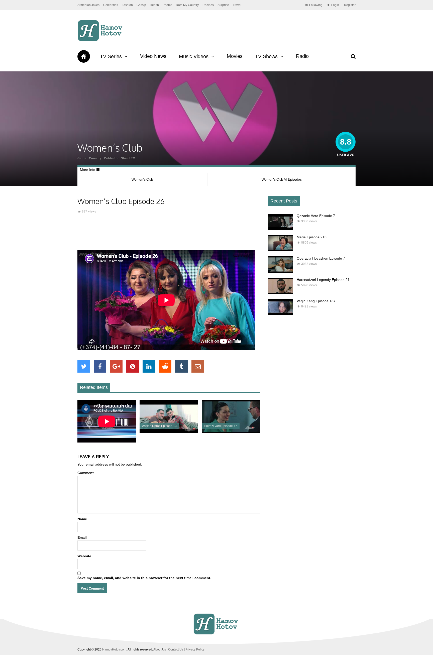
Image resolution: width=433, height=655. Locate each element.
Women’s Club (142, 179)
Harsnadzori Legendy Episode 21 (323, 280)
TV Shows (266, 56)
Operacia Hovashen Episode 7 (321, 258)
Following (315, 5)
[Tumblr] (181, 366)
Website (84, 556)
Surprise (223, 5)
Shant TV (128, 158)
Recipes (208, 5)
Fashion (127, 5)
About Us (159, 649)
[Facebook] (100, 366)
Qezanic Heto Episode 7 (316, 216)
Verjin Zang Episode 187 (316, 301)
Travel (237, 5)
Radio (302, 56)
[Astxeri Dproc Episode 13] (169, 432)
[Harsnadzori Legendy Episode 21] (280, 293)
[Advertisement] (169, 235)
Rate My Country (187, 5)
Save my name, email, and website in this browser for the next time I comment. (144, 578)
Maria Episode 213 (312, 237)
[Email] (197, 366)
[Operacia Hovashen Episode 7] (280, 271)
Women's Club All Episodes (282, 179)
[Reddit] (165, 366)
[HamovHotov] (100, 40)
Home (83, 56)
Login (335, 5)
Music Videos (193, 56)
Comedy (95, 158)
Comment (85, 473)
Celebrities (110, 5)
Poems (167, 5)
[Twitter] (83, 366)
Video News (153, 56)
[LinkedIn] (149, 366)
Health (154, 5)
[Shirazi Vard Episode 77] (231, 432)
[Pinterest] (132, 366)
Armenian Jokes (88, 5)
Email (82, 537)
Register (350, 5)
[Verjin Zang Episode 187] (280, 314)
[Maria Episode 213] (280, 250)
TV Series (111, 56)
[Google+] (116, 366)
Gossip (141, 5)
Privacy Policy (194, 649)
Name (82, 519)
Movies (235, 56)
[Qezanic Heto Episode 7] (280, 229)
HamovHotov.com (114, 649)
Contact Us (175, 649)
